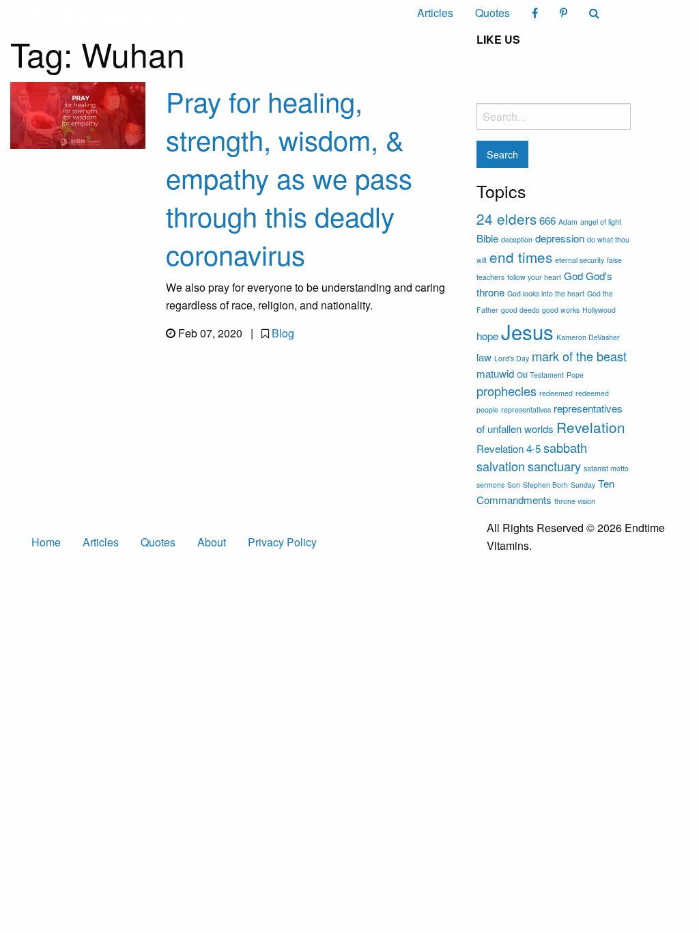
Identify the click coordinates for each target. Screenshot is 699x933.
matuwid (495, 373)
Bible (487, 238)
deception (516, 239)
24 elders (506, 218)
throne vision (574, 501)
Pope (575, 375)
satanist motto (606, 468)
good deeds (520, 310)
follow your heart (534, 277)
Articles (435, 12)
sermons (490, 484)
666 (547, 220)
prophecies (506, 391)
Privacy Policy (282, 542)
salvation (500, 466)
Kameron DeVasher (588, 337)
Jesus (527, 331)
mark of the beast (579, 356)
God (573, 275)
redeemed (556, 393)
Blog (283, 333)
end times (520, 257)
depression (559, 238)
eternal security (579, 260)
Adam (567, 222)
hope (487, 336)
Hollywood (599, 310)
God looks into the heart (545, 293)
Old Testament (540, 375)
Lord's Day (511, 358)
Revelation (590, 427)
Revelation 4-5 (508, 448)
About (211, 542)
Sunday (583, 484)
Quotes (492, 12)
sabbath (565, 447)
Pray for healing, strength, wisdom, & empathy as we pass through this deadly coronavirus (289, 177)
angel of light (600, 222)
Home (46, 542)
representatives (526, 409)
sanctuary (554, 466)
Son (513, 484)
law (483, 357)
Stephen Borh (545, 484)
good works (561, 310)
